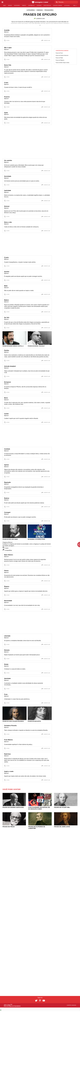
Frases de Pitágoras (60, 60)
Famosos (40, 10)
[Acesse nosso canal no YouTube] (43, 1000)
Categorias (31, 10)
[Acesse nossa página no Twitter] (36, 1000)
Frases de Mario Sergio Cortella (62, 62)
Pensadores (49, 10)
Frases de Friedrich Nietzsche (62, 55)
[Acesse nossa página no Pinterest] (40, 1000)
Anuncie (74, 1005)
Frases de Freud (59, 53)
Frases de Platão (59, 57)
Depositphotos (17, 1006)
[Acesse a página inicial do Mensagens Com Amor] (40, 2)
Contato (69, 1005)
